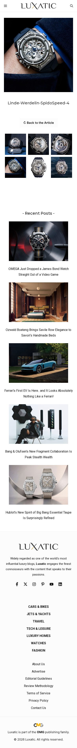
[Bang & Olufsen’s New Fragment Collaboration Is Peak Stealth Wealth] (38, 425)
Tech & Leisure (38, 629)
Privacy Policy (38, 700)
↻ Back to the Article (38, 123)
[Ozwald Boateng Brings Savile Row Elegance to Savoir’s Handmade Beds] (38, 303)
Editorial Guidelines (38, 678)
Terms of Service (38, 693)
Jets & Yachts (39, 614)
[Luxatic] (38, 5)
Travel (38, 621)
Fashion (38, 650)
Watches (38, 643)
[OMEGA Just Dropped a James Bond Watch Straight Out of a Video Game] (38, 242)
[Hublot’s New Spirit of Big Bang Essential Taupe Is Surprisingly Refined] (38, 486)
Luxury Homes (39, 636)
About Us (38, 664)
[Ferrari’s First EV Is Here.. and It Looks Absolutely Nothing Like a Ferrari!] (38, 364)
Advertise (38, 671)
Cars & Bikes (38, 607)
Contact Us (38, 708)
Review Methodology (38, 686)
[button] (71, 5)
